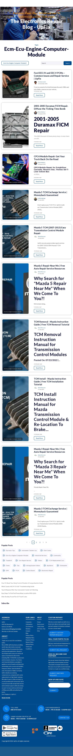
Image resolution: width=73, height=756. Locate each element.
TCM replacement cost (56, 560)
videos (40, 560)
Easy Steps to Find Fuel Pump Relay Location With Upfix (18, 593)
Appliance (50, 565)
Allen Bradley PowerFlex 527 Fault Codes (14, 596)
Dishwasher (63, 565)
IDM (7, 570)
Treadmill (9, 560)
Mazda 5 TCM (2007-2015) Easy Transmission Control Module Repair (50, 230)
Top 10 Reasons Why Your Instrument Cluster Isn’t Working (19, 590)
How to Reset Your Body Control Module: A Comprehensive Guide (22, 583)
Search (68, 63)
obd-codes (47, 550)
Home (33, 34)
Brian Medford (41, 112)
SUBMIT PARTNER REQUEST (57, 674)
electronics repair (47, 570)
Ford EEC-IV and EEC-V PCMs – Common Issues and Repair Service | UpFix (51, 76)
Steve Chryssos (41, 236)
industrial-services (41, 555)
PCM (17, 570)
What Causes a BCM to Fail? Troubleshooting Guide (17, 586)
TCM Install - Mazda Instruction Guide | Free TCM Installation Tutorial (50, 381)
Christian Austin (42, 82)
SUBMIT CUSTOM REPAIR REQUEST (56, 634)
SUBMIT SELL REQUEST (58, 650)
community (57, 555)
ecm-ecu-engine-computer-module (17, 555)
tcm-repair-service (25, 560)
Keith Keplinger (41, 198)
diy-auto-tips (10, 550)
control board (30, 570)
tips (18, 565)
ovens (8, 565)
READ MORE (6, 698)
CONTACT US (64, 717)
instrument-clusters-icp (29, 550)
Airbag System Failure (33, 565)
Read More (39, 95)
